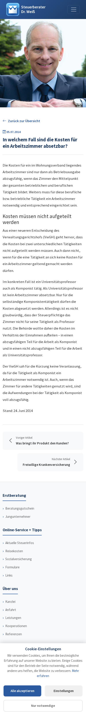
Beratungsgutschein (19, 508)
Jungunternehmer (17, 516)
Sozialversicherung (18, 559)
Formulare (12, 567)
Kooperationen (16, 626)
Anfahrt (10, 610)
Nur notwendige (43, 706)
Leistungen (13, 618)
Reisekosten (14, 551)
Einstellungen (64, 691)
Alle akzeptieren (22, 691)
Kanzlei (10, 601)
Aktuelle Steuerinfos (19, 543)
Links (9, 575)
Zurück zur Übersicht (24, 121)
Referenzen (13, 634)
